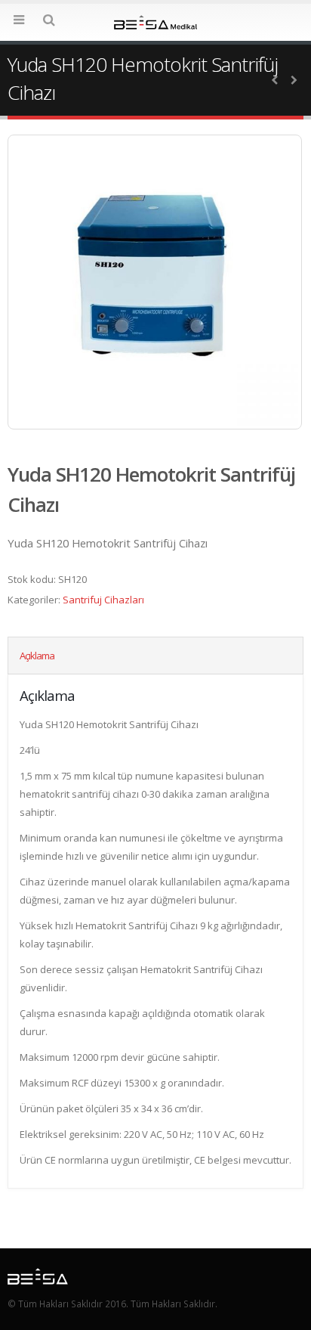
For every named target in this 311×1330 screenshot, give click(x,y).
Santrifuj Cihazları (103, 599)
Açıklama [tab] (37, 655)
